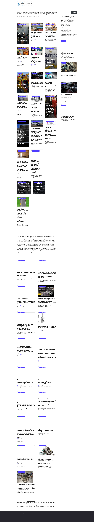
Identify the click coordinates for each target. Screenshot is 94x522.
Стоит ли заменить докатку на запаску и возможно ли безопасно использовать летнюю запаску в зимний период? (39, 184)
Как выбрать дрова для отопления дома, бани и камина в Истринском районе (22, 58)
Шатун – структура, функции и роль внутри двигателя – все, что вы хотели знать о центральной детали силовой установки (47, 326)
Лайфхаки (56, 3)
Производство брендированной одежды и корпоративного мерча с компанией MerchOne (36, 59)
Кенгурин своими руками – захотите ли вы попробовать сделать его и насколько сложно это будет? (51, 109)
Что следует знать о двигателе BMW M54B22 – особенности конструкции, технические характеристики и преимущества (47, 300)
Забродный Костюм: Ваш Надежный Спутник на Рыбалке (67, 53)
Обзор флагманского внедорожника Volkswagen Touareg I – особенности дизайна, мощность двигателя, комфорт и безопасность (26, 301)
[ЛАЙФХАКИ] (69, 92)
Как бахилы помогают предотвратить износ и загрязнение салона (37, 82)
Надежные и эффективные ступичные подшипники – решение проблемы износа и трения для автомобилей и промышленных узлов (46, 460)
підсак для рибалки (36, 10)
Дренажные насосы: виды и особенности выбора (68, 117)
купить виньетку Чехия (66, 30)
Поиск (62, 9)
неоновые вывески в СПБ (50, 236)
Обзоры (61, 3)
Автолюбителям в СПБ (47, 3)
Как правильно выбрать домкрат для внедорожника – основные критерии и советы (26, 274)
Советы (66, 3)
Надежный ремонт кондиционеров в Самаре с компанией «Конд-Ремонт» (22, 36)
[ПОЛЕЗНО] (69, 49)
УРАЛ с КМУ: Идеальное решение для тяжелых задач (68, 74)
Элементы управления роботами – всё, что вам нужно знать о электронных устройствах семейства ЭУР (47, 381)
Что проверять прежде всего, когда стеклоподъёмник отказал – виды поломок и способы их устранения (22, 105)
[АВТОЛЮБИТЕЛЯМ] (23, 270)
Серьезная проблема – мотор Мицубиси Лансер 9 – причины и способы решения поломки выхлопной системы (46, 431)
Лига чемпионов (31, 501)
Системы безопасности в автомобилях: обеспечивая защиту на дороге (50, 83)
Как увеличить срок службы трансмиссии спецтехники (22, 87)
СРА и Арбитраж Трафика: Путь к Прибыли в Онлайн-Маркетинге (50, 62)
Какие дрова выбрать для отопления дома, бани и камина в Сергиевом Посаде (50, 34)
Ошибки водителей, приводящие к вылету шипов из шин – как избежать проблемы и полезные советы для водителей (22, 136)
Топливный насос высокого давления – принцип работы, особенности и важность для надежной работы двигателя (25, 381)
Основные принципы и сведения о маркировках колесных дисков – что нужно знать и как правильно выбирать (26, 460)
